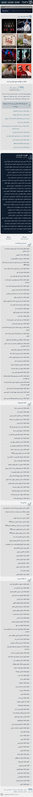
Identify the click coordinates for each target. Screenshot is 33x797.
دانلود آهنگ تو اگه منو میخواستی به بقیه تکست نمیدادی (17, 281)
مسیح (3, 218)
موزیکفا (24, 238)
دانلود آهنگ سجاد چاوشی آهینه (21, 312)
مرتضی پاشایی (11, 215)
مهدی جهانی (14, 221)
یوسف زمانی (6, 229)
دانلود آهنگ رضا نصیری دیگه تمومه (20, 350)
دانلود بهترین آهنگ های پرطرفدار (20, 664)
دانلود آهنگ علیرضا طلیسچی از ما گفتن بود (18, 457)
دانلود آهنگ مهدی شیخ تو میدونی (20, 622)
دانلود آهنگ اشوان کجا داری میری (20, 595)
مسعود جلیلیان (18, 218)
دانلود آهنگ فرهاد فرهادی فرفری (21, 603)
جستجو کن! (5, 11)
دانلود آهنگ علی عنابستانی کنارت (21, 140)
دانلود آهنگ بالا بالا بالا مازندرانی (21, 132)
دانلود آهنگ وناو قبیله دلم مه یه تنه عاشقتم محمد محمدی (16, 630)
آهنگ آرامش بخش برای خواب (21, 717)
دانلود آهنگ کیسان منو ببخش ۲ (21, 614)
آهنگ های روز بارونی (24, 766)
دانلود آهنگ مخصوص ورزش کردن (20, 724)
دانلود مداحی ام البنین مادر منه (21, 537)
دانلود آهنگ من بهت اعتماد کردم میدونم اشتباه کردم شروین (15, 329)
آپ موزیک (27, 2)
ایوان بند (7, 167)
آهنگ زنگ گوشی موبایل (23, 702)
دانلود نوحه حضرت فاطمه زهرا (21, 548)
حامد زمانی (22, 172)
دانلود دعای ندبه (25, 571)
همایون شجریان (27, 229)
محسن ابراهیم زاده (19, 207)
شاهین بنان (5, 188)
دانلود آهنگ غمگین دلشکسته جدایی (20, 728)
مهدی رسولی (7, 221)
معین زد (29, 221)
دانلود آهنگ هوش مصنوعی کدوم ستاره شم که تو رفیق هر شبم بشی (17, 383)
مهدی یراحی (13, 223)
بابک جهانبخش (27, 170)
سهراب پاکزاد (7, 183)
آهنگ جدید (10, 2)
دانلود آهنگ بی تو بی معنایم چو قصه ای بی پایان (16, 398)
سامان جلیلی (14, 183)
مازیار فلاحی (28, 204)
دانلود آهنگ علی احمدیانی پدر (21, 588)
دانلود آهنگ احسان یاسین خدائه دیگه (19, 353)
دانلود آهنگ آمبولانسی (23, 777)
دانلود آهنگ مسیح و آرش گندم (21, 498)
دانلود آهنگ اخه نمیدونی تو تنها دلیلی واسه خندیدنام (18, 648)
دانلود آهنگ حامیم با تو (23, 412)
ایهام (11, 167)
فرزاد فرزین (28, 202)
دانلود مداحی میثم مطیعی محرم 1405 (19, 529)
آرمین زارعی (23, 161)
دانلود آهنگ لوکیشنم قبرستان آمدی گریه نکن (18, 388)
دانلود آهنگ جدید (24, 679)
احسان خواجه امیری (9, 161)
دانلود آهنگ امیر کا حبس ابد (22, 639)
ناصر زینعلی (7, 226)
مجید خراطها (7, 204)
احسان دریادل (27, 164)
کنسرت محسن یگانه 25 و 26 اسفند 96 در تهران (17, 119)
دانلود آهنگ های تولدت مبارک (21, 461)
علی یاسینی (5, 196)
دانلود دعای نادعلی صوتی (22, 567)
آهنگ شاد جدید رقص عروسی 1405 (20, 453)
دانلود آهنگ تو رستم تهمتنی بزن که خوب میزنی (17, 468)
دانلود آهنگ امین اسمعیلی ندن (21, 660)
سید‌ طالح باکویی (19, 186)
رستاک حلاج (28, 180)
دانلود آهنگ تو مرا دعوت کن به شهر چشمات (18, 320)
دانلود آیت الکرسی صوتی (23, 552)
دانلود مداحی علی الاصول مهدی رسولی (19, 541)
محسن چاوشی (10, 207)
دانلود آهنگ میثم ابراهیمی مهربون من (19, 446)
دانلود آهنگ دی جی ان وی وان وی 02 (19, 427)
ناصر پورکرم (14, 226)
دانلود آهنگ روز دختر (24, 698)
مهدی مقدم (28, 223)
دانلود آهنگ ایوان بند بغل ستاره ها (20, 369)
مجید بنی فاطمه (14, 204)
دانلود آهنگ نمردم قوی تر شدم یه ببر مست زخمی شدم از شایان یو (17, 345)
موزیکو (8, 238)
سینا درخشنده (20, 188)
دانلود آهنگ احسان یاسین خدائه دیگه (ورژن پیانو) (16, 301)
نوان (2, 226)
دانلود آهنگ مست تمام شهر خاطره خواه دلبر (18, 136)
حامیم (9, 172)
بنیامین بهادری (18, 170)
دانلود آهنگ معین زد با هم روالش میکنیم (18, 464)
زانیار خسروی (21, 183)
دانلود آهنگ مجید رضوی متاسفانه (20, 491)
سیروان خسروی (10, 186)
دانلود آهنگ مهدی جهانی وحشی (20, 610)
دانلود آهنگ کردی (24, 784)
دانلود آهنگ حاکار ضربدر (23, 423)
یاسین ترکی (13, 229)
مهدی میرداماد (20, 223)
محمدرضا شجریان (12, 213)
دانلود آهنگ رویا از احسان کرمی (21, 147)
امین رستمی (16, 167)
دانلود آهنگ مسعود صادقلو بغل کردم (19, 584)
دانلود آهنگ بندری (24, 735)
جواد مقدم (28, 172)
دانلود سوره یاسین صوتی (22, 559)
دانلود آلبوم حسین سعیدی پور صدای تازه (18, 657)
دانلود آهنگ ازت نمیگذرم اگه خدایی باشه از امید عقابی (17, 335)
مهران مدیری (28, 226)
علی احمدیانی (14, 194)
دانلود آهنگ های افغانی (23, 720)
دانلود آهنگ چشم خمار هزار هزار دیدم (19, 276)
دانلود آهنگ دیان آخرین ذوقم (21, 297)
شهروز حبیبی (6, 191)
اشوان (14, 164)
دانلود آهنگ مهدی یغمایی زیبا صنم (20, 653)
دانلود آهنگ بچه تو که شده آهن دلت (19, 305)
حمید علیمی (20, 178)
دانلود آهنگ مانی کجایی (23, 599)
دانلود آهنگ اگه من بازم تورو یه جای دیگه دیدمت (16, 269)
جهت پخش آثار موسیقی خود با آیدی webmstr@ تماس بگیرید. (18, 7)
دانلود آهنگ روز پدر (24, 690)
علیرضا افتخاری (27, 199)
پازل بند (7, 170)
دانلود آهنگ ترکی (25, 694)
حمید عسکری (27, 178)
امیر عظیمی (28, 167)
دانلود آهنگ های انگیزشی (22, 769)
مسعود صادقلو (9, 218)
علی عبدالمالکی (19, 196)
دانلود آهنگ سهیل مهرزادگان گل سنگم (19, 476)
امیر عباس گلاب (8, 164)
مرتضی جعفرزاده (27, 218)
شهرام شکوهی (20, 191)
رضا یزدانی (4, 180)
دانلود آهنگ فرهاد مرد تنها (22, 625)
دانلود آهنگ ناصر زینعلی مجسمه (21, 487)
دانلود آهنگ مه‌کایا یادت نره (22, 309)
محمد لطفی (20, 213)
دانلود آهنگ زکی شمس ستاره (21, 408)
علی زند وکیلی (27, 196)
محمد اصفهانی (11, 210)
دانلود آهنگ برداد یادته (23, 122)
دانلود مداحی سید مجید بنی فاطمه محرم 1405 (17, 526)
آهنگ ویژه (4, 2)
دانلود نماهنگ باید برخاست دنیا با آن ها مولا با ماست (17, 513)
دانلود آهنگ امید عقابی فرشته (21, 438)
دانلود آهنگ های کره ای (23, 754)
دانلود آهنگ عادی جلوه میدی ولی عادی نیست (17, 286)
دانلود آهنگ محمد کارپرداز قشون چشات (19, 357)
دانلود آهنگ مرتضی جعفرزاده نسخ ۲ (20, 365)
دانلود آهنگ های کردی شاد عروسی (20, 290)
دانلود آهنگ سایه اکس (23, 316)
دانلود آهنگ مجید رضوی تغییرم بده (20, 472)
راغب (9, 178)
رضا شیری (16, 180)
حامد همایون (15, 172)
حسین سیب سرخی (17, 175)
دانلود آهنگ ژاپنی (24, 750)
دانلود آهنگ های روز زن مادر (22, 709)
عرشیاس (29, 194)
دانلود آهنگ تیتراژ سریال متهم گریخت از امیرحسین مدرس (16, 393)
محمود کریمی (19, 215)
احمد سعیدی (20, 164)
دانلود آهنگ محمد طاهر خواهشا (21, 115)
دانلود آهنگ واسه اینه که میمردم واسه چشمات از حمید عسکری (17, 250)
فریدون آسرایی (21, 202)
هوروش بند (19, 229)
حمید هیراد (13, 178)
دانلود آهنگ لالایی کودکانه (22, 672)
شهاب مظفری (28, 191)
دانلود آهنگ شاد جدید (23, 675)
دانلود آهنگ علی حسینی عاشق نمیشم (19, 592)
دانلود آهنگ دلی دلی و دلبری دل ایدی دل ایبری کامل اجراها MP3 (15, 264)
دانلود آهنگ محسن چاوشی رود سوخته (19, 419)
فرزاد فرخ (5, 199)
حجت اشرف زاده (27, 175)
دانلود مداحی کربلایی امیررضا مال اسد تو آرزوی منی (16, 508)
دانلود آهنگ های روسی (23, 743)
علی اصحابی (7, 194)
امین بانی (22, 167)
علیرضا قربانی (11, 199)
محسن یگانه (19, 210)
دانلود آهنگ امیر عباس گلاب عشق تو (20, 643)
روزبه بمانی (28, 183)
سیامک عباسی (27, 186)
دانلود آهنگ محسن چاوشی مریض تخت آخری (17, 480)
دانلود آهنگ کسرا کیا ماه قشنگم (21, 111)
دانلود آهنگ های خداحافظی (22, 758)
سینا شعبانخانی (12, 188)
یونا (30, 231)
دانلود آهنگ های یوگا (23, 762)
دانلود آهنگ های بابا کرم (23, 272)
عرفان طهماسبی (22, 194)
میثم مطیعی (20, 226)
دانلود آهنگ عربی (25, 739)
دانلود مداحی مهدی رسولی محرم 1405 (19, 533)
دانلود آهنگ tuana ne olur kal (21, 144)
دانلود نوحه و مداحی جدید (22, 687)
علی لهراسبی (12, 196)
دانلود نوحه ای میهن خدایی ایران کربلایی (18, 483)
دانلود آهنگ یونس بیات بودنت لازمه (20, 449)
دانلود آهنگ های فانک (23, 705)
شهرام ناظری (13, 191)
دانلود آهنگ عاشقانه (24, 683)
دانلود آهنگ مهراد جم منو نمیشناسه (20, 495)
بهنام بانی (12, 170)
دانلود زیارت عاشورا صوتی (22, 556)
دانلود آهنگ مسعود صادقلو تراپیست (20, 259)
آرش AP (29, 161)
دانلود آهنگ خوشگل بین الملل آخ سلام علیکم (17, 340)
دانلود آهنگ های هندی (23, 773)
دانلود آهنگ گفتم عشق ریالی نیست (20, 372)
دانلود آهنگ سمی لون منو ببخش (20, 324)
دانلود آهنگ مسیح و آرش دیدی (21, 431)
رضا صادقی (10, 180)
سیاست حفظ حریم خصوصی (11, 794)
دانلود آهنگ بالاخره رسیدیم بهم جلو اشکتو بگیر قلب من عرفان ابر (16, 377)
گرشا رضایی (14, 202)
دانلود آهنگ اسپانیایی (23, 747)
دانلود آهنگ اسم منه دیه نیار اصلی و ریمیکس (17, 294)
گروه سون (8, 202)
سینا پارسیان (28, 188)
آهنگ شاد (17, 2)
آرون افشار (17, 161)
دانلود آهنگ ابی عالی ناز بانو (22, 361)
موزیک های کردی (25, 732)
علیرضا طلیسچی (19, 199)
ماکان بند (22, 204)
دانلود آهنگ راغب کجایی (23, 618)
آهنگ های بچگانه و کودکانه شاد (21, 713)
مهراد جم (7, 223)
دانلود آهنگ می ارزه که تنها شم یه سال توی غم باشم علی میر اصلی (15, 127)
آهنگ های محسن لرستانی (22, 781)
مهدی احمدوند (22, 221)
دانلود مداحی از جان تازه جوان (21, 518)
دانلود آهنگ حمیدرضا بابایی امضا (20, 607)
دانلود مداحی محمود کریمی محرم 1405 (19, 522)
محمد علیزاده (27, 213)
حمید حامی (9, 175)
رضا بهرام (22, 180)
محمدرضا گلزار (27, 215)
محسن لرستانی (27, 210)
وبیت (15, 792)
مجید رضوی (28, 207)
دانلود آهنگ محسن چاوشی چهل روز (19, 442)
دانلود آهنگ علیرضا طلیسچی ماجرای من (19, 434)
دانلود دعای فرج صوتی (23, 563)
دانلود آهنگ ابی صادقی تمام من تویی (19, 416)
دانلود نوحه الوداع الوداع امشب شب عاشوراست (17, 544)
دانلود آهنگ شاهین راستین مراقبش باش (19, 635)
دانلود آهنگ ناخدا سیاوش (22, 255)
